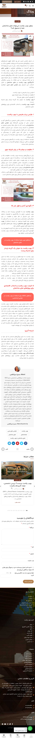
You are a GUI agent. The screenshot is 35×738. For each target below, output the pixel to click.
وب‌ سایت (31, 560)
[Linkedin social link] (26, 2)
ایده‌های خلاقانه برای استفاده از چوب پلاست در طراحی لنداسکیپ (17, 296)
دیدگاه (31, 527)
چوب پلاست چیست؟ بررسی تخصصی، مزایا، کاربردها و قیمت (18, 484)
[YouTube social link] (5, 724)
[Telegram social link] (24, 2)
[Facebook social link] (32, 2)
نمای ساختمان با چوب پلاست (17, 438)
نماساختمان (24, 435)
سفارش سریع (17, 1)
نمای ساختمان (12, 435)
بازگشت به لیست (17, 449)
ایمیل (31, 554)
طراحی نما (28, 15)
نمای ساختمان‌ (29, 167)
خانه (33, 14)
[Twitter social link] (30, 2)
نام (32, 547)
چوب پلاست (30, 99)
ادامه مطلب (17, 502)
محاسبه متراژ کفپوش (7, 1)
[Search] (29, 5)
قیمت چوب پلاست (28, 104)
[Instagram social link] (7, 724)
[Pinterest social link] (28, 2)
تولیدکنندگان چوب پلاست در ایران (23, 353)
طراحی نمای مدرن (12, 85)
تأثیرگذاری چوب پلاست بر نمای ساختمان (20, 82)
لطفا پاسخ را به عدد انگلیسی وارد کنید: (24, 574)
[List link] (17, 596)
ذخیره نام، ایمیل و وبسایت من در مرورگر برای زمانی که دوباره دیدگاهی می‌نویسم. (18, 568)
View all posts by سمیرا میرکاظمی (17, 424)
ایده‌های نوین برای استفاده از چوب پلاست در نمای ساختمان (18, 241)
